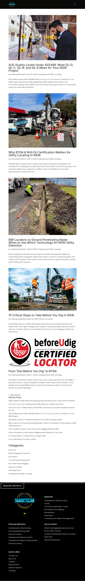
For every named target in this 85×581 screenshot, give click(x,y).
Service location (15, 534)
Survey (47, 503)
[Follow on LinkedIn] (24, 513)
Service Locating (45, 319)
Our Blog (12, 570)
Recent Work (14, 564)
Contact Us (13, 556)
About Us (12, 450)
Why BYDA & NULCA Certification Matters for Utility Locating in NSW (40, 154)
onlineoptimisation (18, 74)
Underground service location (21, 537)
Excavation (13, 457)
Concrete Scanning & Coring (56, 506)
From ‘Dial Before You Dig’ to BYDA (33, 371)
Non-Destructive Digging (18, 463)
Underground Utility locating (55, 500)
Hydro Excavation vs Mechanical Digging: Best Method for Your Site (35, 432)
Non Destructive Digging (54, 509)
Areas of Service (15, 567)
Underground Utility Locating (49, 74)
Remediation (49, 512)
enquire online (11, 486)
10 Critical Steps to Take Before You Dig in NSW (41, 315)
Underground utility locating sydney (23, 540)
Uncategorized (14, 470)
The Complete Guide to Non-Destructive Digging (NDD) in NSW (34, 429)
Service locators (15, 543)
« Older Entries (14, 395)
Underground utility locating (20, 528)
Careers (12, 561)
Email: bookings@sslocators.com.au (58, 528)
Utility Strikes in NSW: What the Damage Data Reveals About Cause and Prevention (42, 401)
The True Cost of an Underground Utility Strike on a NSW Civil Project (36, 404)
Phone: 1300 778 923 (52, 531)
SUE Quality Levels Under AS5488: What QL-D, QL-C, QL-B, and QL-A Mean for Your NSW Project (41, 67)
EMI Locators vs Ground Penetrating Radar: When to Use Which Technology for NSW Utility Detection (41, 242)
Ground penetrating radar (19, 531)
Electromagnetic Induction (19, 453)
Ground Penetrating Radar (19, 460)
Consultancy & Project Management (59, 518)
